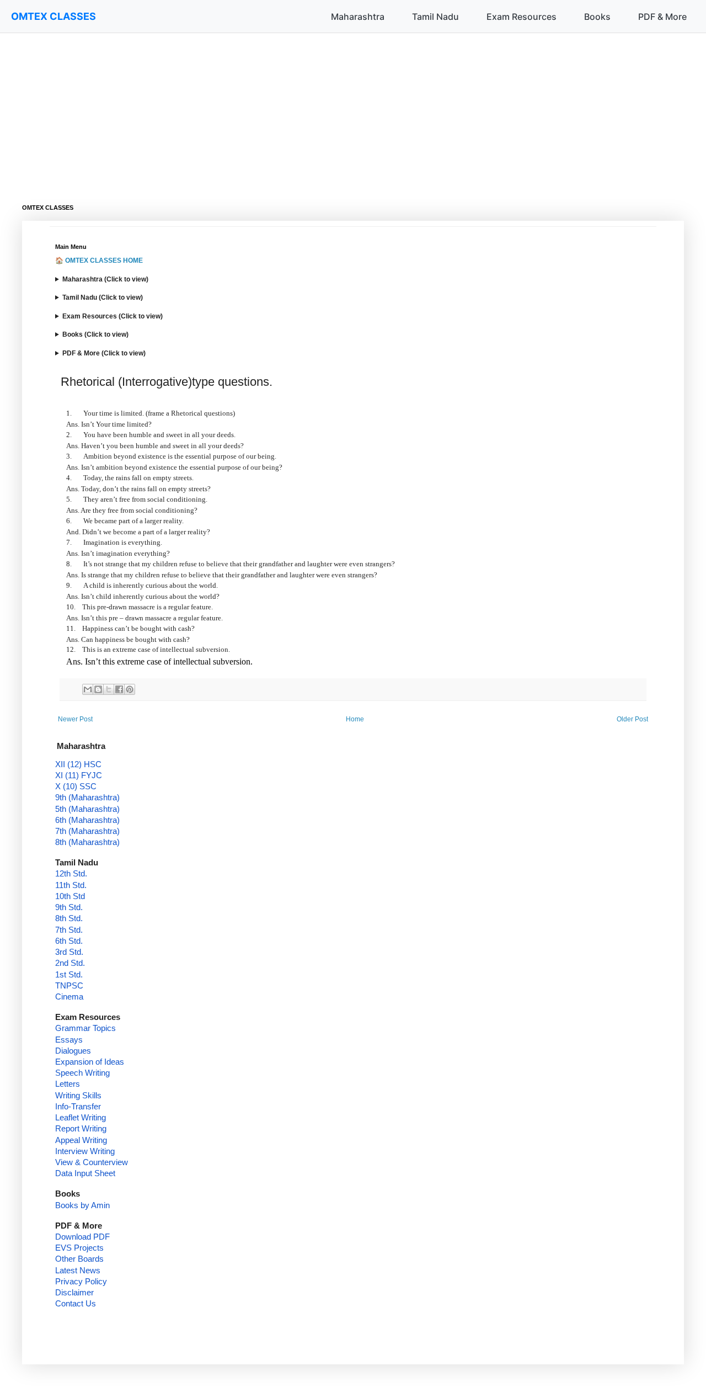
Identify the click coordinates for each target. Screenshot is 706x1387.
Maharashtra (357, 16)
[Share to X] (108, 689)
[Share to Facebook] (119, 689)
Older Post (632, 719)
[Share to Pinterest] (129, 689)
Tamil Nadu (435, 16)
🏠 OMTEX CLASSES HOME (99, 260)
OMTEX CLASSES (53, 16)
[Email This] (87, 689)
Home (355, 719)
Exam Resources (521, 16)
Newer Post (75, 719)
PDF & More (662, 16)
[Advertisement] (353, 110)
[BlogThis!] (98, 689)
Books (597, 16)
